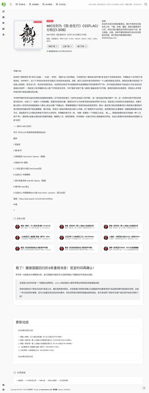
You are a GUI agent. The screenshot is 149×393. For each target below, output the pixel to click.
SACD (83, 39)
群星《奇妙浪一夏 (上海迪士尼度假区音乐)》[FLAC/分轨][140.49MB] (45, 343)
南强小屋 (42, 380)
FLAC (71, 39)
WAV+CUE (63, 39)
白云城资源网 (64, 380)
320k (95, 39)
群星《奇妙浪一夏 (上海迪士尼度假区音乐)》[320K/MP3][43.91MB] (45, 340)
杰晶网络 (20, 380)
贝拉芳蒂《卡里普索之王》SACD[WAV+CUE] (36, 350)
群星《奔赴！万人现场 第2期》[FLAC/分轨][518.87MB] (40, 337)
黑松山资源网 (52, 380)
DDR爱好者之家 (31, 380)
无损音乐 (50, 21)
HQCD (77, 39)
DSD (89, 39)
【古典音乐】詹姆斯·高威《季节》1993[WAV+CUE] (39, 347)
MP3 (48, 41)
